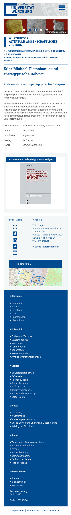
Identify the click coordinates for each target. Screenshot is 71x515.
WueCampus (18, 415)
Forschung (16, 310)
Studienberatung (19, 383)
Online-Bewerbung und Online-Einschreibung (34, 422)
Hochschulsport (19, 379)
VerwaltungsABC (20, 353)
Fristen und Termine (21, 336)
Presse (15, 449)
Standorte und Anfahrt (22, 445)
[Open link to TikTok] (13, 234)
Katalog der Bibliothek (22, 426)
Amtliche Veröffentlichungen (26, 356)
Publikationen (13, 54)
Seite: (13, 500)
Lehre (14, 313)
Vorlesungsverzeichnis (23, 419)
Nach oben (17, 485)
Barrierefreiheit (52, 510)
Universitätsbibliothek (22, 372)
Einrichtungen (18, 317)
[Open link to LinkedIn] (13, 240)
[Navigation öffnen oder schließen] (62, 7)
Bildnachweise (19, 481)
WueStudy (16, 412)
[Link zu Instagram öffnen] (13, 227)
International (17, 320)
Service (15, 365)
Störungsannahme (21, 456)
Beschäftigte (18, 350)
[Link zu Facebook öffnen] (13, 246)
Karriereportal (18, 346)
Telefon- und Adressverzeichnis (27, 442)
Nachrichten (17, 343)
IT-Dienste (16, 376)
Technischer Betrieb (21, 459)
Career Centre (18, 397)
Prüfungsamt (18, 386)
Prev (10, 26)
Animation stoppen (56, 32)
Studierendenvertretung (23, 393)
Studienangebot (19, 339)
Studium (15, 306)
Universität (17, 303)
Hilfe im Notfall (19, 462)
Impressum (17, 510)
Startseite (16, 296)
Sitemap (15, 478)
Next (61, 26)
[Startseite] (4, 51)
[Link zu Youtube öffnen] (13, 253)
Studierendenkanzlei (21, 390)
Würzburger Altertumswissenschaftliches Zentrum (33, 42)
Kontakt (38, 220)
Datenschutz (33, 510)
